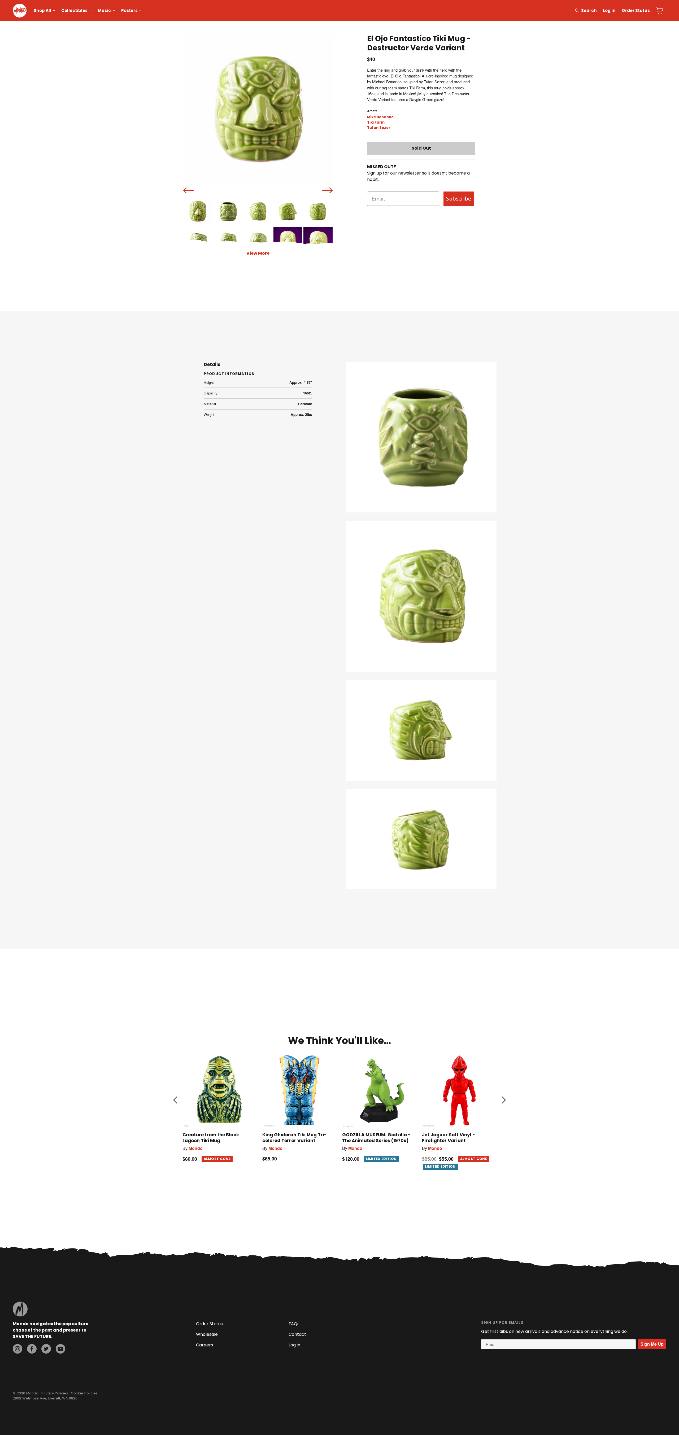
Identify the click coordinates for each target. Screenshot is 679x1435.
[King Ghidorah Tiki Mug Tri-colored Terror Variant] (299, 1090)
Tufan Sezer (378, 127)
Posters (129, 10)
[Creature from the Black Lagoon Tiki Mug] (219, 1090)
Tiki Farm (376, 122)
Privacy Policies (54, 1393)
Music (104, 10)
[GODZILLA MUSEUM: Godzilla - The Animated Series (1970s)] (379, 1090)
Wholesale (207, 1334)
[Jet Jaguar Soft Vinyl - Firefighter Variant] (459, 1090)
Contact (297, 1334)
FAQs (294, 1324)
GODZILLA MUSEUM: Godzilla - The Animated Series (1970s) (376, 1137)
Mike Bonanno (380, 117)
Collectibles (74, 10)
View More (257, 253)
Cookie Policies (84, 1393)
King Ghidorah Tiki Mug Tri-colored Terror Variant (294, 1137)
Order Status (636, 10)
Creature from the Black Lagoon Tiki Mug (210, 1137)
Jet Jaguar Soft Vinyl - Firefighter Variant (448, 1137)
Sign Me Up (652, 1344)
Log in (609, 10)
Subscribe (458, 198)
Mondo (196, 1148)
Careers (204, 1345)
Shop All (42, 10)
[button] (175, 1100)
